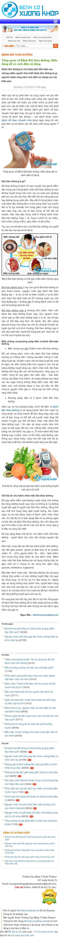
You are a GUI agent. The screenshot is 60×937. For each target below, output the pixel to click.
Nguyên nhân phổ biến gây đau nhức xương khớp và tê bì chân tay (30, 844)
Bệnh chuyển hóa (23, 37)
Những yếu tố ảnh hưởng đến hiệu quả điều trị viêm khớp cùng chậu (29, 851)
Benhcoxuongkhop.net (45, 614)
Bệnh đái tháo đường (17, 54)
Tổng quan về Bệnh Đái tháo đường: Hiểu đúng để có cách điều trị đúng (29, 62)
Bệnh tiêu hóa (14, 41)
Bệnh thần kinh (29, 41)
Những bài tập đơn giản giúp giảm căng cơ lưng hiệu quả (29, 856)
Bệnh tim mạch (45, 41)
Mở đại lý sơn (15, 931)
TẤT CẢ (9, 37)
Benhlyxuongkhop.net (28, 910)
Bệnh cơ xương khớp (42, 37)
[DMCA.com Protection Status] (49, 896)
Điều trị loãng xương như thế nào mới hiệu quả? (29, 667)
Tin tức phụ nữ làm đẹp (46, 931)
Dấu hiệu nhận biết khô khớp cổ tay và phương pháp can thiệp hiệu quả (29, 862)
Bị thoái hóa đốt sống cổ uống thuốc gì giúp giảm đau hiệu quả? (30, 838)
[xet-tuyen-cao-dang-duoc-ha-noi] (30, 28)
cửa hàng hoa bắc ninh (22, 935)
